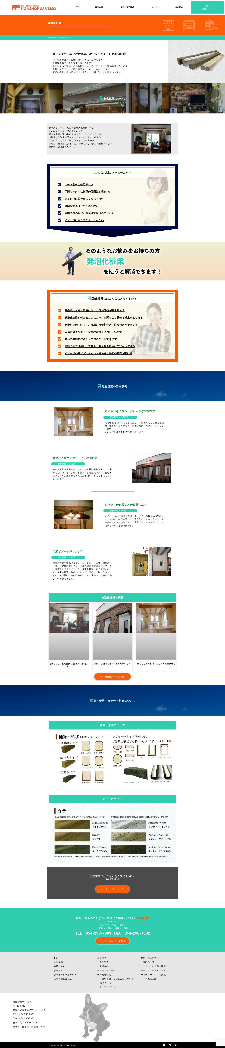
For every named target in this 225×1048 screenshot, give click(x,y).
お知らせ (155, 7)
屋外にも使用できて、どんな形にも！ (112, 663)
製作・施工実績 (127, 7)
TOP (77, 7)
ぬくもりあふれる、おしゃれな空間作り (156, 663)
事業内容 (99, 7)
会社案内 (179, 7)
